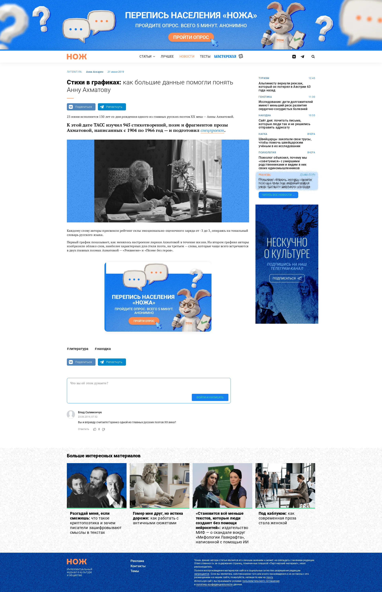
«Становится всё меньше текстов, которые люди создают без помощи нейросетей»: (222, 527)
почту (269, 577)
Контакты (138, 566)
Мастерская (225, 56)
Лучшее (167, 56)
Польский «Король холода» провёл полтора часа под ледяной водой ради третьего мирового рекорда (285, 183)
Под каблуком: (277, 518)
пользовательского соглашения (261, 581)
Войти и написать (210, 397)
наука (263, 134)
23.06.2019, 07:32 (87, 416)
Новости (186, 56)
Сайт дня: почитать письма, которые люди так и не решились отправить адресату (284, 124)
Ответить (83, 429)
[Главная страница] (77, 57)
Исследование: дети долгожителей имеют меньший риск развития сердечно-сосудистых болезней (286, 105)
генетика (265, 97)
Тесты (205, 56)
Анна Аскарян (94, 71)
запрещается (201, 574)
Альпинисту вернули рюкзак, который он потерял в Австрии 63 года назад (285, 87)
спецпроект (212, 130)
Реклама (137, 561)
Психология (267, 152)
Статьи (145, 56)
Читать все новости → (278, 194)
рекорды (265, 174)
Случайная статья (240, 56)
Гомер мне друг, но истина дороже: (158, 518)
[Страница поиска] (313, 56)
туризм (264, 78)
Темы (135, 571)
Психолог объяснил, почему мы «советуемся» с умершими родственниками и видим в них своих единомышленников (283, 163)
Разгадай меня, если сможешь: (96, 523)
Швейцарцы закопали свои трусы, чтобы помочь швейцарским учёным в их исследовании (285, 142)
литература (74, 71)
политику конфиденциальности (214, 584)
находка (104, 349)
